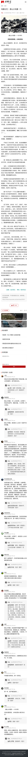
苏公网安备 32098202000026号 (16, 754)
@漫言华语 (11, 567)
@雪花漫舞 (11, 545)
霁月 (5, 672)
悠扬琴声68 (7, 513)
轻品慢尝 (6, 590)
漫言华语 (6, 554)
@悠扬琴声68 (11, 525)
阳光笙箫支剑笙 (8, 479)
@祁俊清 (10, 432)
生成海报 (5, 310)
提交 (14, 366)
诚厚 (5, 624)
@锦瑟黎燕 (11, 412)
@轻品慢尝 (11, 605)
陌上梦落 (6, 726)
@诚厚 (9, 641)
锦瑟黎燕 (6, 397)
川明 (5, 375)
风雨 (5, 572)
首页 (2, 5)
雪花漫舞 (6, 532)
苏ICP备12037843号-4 (7, 753)
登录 (3, 364)
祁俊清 (6, 419)
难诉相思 (6, 688)
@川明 (9, 388)
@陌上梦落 (11, 741)
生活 (18, 12)
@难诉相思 (11, 698)
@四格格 (10, 464)
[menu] (25, 2)
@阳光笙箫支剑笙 (13, 505)
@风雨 (9, 585)
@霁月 (9, 682)
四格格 (6, 441)
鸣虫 (2, 12)
